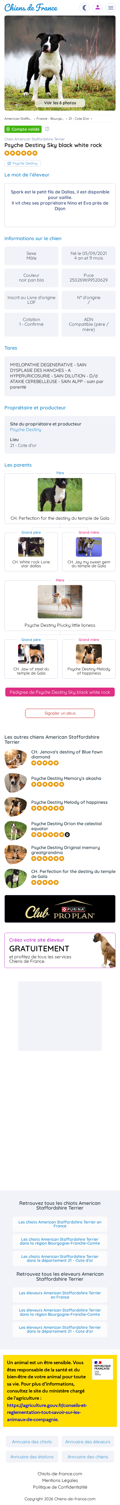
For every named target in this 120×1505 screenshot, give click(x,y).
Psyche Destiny (25, 163)
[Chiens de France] (31, 8)
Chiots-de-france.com (60, 1473)
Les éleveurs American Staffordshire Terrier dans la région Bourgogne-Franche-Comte (60, 1312)
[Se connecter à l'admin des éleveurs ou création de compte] (97, 7)
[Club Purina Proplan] (60, 909)
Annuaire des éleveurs (88, 1441)
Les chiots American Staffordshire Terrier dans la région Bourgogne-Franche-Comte (60, 1241)
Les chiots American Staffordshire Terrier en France (59, 1224)
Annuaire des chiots (32, 1441)
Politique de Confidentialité (60, 1487)
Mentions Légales (60, 1480)
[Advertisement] (60, 1016)
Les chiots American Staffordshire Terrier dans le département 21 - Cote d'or (60, 1258)
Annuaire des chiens (88, 1456)
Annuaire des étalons (32, 1456)
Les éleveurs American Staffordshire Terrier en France (60, 1294)
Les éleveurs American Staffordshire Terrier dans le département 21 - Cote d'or (60, 1329)
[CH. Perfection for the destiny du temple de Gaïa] (60, 494)
